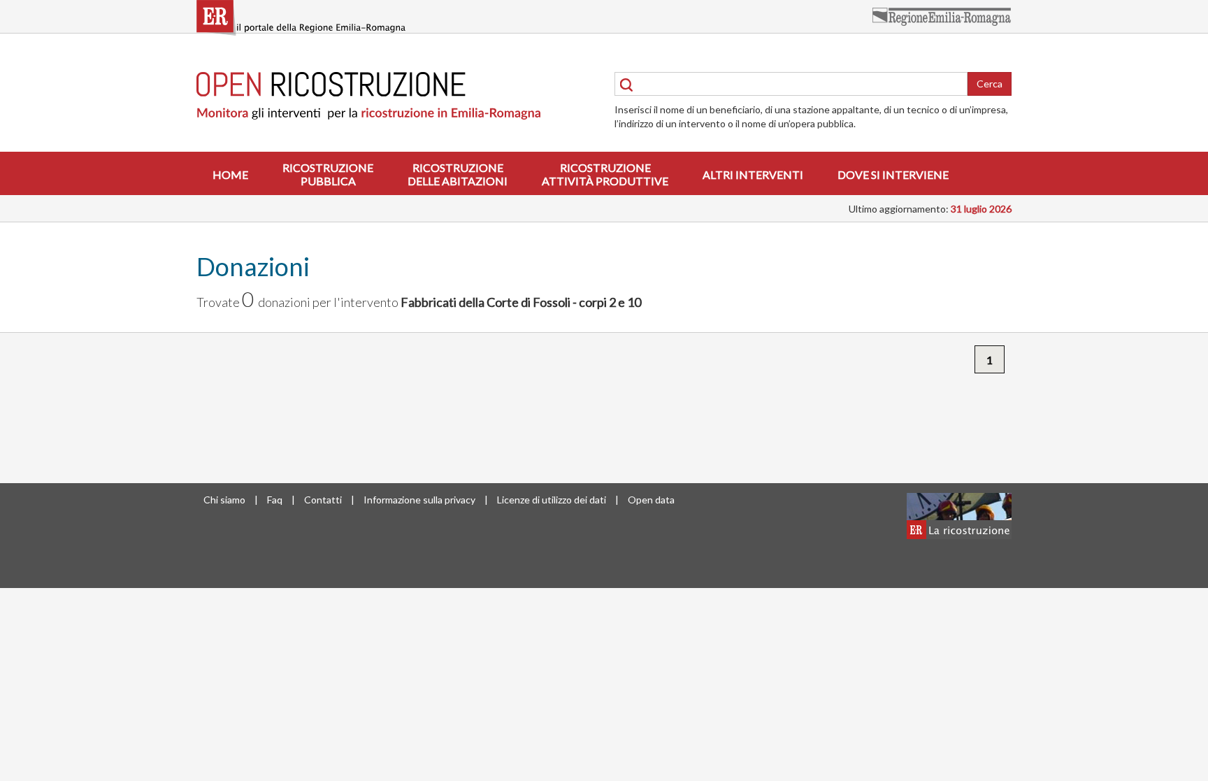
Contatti (323, 500)
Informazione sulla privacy (419, 500)
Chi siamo (224, 500)
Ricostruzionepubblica (327, 174)
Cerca (989, 83)
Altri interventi (753, 174)
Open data (651, 500)
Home (230, 174)
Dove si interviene (893, 174)
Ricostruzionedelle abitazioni (458, 174)
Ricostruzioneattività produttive (605, 174)
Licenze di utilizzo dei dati (551, 500)
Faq (274, 500)
